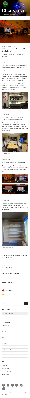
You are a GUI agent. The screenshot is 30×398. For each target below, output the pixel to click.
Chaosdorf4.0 (8, 255)
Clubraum (15, 255)
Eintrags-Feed (5, 368)
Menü (15, 18)
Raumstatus (9, 290)
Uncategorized (23, 255)
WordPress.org (6, 374)
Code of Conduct (6, 322)
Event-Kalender (11, 294)
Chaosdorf (13, 10)
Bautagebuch (8, 257)
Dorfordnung (5, 325)
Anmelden (4, 365)
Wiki (3, 334)
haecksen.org (5, 356)
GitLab (3, 337)
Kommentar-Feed (6, 371)
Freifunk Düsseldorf (7, 350)
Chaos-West (5, 347)
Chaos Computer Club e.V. (8, 353)
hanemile (15, 46)
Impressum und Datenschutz (9, 392)
